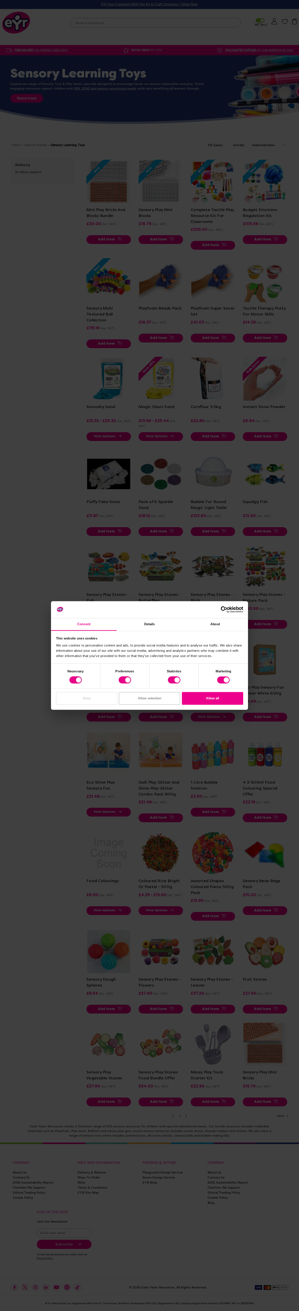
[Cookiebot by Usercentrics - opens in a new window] (224, 609)
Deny (87, 698)
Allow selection (149, 698)
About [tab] (215, 624)
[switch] (125, 680)
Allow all (212, 698)
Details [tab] (149, 624)
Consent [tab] (83, 624)
